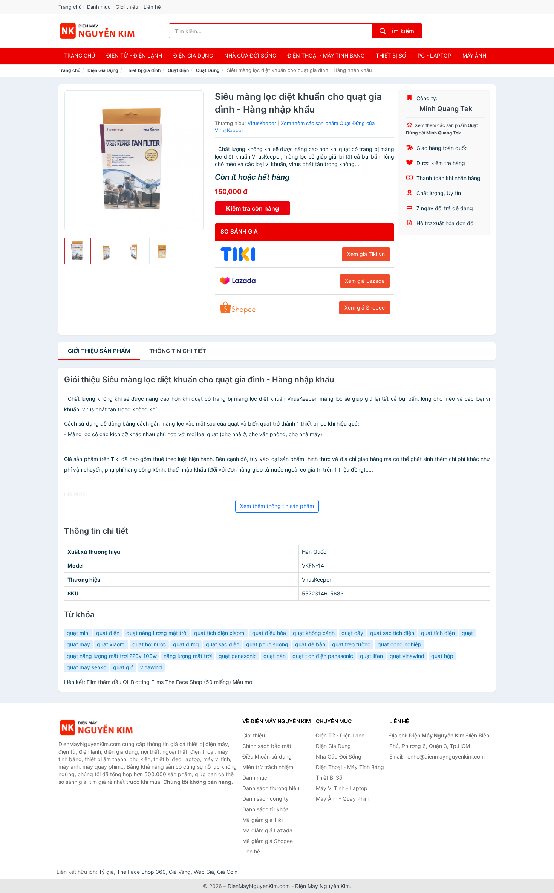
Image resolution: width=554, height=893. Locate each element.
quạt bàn (274, 656)
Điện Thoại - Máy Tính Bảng (326, 55)
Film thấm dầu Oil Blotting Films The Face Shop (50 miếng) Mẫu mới (170, 682)
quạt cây (352, 633)
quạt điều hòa (269, 633)
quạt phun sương (267, 644)
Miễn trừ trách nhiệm (267, 767)
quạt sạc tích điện (392, 633)
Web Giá (204, 872)
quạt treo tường (351, 644)
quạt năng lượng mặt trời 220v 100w (112, 656)
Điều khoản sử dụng (267, 756)
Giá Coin (227, 872)
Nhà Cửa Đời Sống (250, 55)
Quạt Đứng (208, 70)
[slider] (77, 251)
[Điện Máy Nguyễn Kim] (96, 727)
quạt (467, 633)
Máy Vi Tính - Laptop (341, 788)
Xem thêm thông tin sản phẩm (277, 506)
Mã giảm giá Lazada (267, 830)
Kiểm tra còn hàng (252, 208)
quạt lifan (371, 656)
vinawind (151, 667)
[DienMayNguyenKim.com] (97, 30)
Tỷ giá (106, 872)
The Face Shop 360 (141, 872)
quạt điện (107, 633)
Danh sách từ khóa (265, 809)
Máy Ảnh (474, 55)
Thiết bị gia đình (143, 70)
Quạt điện (178, 70)
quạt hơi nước (149, 644)
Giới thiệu (127, 7)
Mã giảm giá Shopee (267, 841)
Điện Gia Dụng (193, 55)
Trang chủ (70, 7)
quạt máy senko (86, 667)
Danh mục (98, 7)
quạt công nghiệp (399, 644)
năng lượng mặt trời (188, 656)
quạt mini (78, 633)
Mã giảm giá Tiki (262, 820)
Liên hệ (152, 7)
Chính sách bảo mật (266, 746)
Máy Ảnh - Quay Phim (342, 798)
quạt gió (123, 667)
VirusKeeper (262, 123)
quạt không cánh (314, 633)
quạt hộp (442, 656)
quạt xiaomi (111, 644)
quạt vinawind (407, 656)
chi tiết (177, 350)
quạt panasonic (238, 656)
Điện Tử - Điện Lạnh (134, 55)
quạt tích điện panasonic (322, 656)
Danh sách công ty (265, 798)
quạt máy (78, 644)
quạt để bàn (310, 644)
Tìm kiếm (400, 31)
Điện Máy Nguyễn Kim (322, 886)
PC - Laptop (434, 55)
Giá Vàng (180, 872)
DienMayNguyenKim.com (259, 886)
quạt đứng (186, 644)
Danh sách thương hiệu (270, 788)
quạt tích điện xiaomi (219, 633)
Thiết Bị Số (391, 55)
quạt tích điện (438, 633)
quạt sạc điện (222, 644)
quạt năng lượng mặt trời (156, 633)
